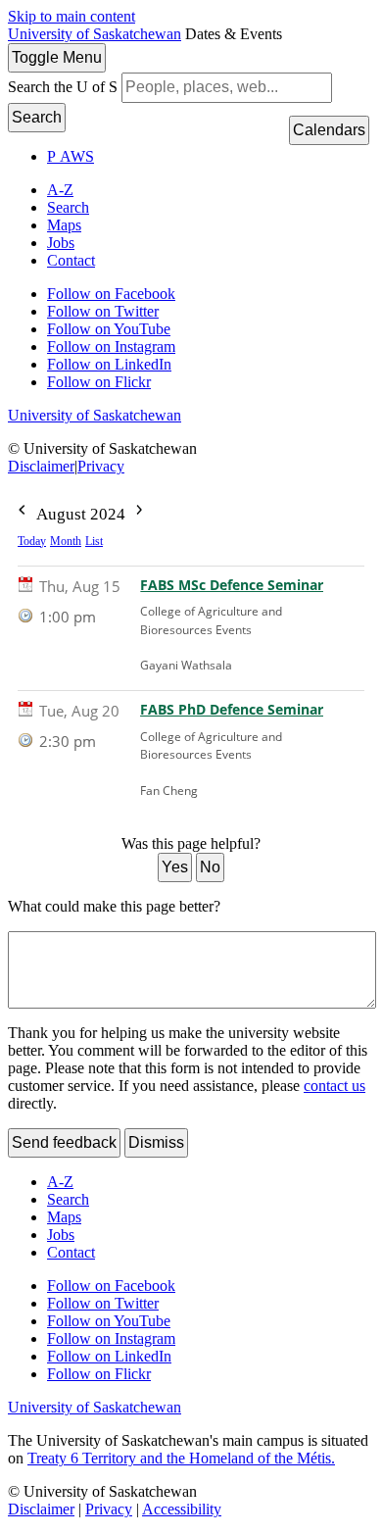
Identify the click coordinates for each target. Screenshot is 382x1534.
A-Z (60, 189)
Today (32, 541)
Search (37, 117)
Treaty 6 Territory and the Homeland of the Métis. (181, 1458)
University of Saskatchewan (94, 33)
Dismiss (156, 1142)
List (94, 541)
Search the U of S (63, 86)
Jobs (60, 242)
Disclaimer (41, 466)
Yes (175, 867)
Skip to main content (71, 16)
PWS (70, 156)
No (210, 867)
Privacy (100, 466)
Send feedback (64, 1142)
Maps (64, 225)
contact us (334, 1085)
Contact (71, 260)
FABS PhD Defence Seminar (231, 709)
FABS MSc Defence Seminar (231, 585)
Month (65, 541)
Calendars (329, 130)
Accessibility (181, 1509)
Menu (57, 57)
